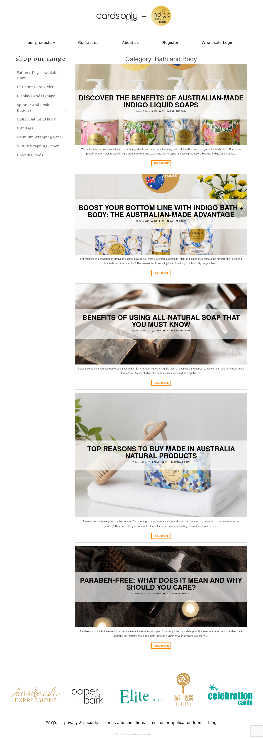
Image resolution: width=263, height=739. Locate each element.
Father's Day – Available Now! (38, 75)
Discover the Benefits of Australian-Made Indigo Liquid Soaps (161, 101)
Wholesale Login (217, 42)
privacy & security (81, 722)
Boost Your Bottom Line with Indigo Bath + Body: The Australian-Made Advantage (161, 210)
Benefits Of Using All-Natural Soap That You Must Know (161, 320)
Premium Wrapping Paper (40, 137)
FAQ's (51, 722)
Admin (157, 330)
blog (212, 722)
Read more (161, 163)
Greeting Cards (30, 155)
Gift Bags (25, 128)
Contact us (88, 42)
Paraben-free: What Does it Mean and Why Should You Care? (161, 583)
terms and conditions (125, 722)
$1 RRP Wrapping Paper (38, 146)
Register (170, 42)
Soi (155, 111)
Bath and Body (178, 111)
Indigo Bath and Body (36, 119)
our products (40, 42)
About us (130, 42)
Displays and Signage (36, 96)
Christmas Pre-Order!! (36, 87)
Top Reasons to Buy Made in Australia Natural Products (161, 451)
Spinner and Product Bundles (35, 107)
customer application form (176, 722)
